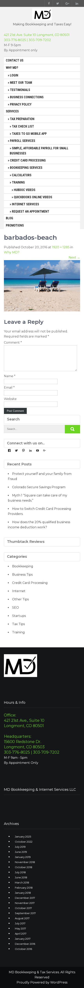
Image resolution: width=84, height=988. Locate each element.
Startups (19, 616)
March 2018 (22, 882)
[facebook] (48, 3)
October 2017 (23, 908)
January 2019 (23, 857)
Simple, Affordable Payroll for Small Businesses (39, 150)
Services (12, 111)
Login (14, 75)
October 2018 (23, 867)
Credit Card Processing (28, 160)
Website (10, 399)
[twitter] (57, 3)
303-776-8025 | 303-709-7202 (27, 40)
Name (9, 376)
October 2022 (23, 841)
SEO (15, 607)
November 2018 (25, 862)
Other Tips (20, 599)
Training (18, 182)
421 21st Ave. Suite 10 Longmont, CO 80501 (37, 35)
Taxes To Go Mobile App (29, 134)
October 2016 (23, 948)
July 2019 (20, 846)
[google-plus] (66, 3)
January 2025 (23, 836)
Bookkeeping (22, 566)
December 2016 (25, 943)
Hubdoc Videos (24, 190)
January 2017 (22, 938)
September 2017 (25, 913)
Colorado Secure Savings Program (38, 487)
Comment (13, 342)
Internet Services (25, 204)
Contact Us (14, 60)
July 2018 (20, 872)
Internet (18, 591)
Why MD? (12, 68)
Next (74, 257)
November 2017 (25, 903)
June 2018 (21, 877)
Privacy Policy (20, 104)
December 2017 (25, 897)
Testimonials (20, 90)
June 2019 (21, 851)
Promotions (15, 225)
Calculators (21, 175)
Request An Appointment (30, 211)
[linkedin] (76, 3)
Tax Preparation (22, 119)
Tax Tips (18, 624)
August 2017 (22, 918)
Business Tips (22, 574)
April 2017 (20, 933)
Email (9, 387)
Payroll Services (22, 141)
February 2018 (24, 887)
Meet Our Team (21, 82)
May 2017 (20, 928)
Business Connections (27, 97)
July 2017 (20, 923)
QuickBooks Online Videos (33, 197)
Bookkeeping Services (26, 168)
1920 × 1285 (61, 247)
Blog (9, 218)
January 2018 (23, 892)
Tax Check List (23, 126)
